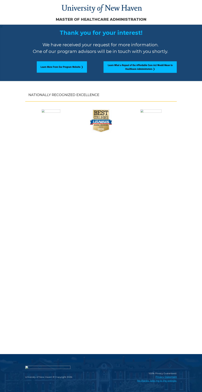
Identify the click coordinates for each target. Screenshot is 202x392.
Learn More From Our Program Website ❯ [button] (62, 66)
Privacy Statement (166, 376)
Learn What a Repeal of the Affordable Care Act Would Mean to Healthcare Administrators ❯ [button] (140, 67)
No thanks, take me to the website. (157, 380)
